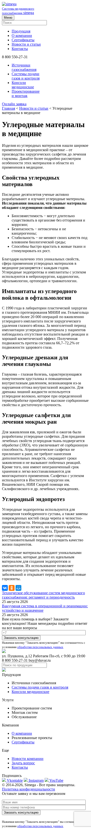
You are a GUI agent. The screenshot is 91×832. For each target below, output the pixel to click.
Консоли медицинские (23, 85)
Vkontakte (14, 780)
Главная (8, 108)
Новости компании (27, 759)
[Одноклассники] (12, 588)
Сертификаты (23, 40)
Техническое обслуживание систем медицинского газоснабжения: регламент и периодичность (43, 595)
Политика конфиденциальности (28, 789)
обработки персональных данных (40, 647)
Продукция (21, 31)
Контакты (20, 49)
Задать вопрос (23, 763)
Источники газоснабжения (24, 67)
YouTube (56, 780)
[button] (45, 104)
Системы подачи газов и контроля (26, 76)
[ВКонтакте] (5, 588)
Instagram (36, 780)
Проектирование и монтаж (26, 93)
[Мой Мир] (18, 588)
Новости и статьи (26, 44)
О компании (22, 35)
